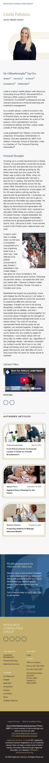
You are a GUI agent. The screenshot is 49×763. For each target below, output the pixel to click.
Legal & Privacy (14, 722)
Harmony (18, 78)
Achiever (30, 78)
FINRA (32, 750)
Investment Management (8, 656)
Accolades (7, 694)
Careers (6, 690)
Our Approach (9, 676)
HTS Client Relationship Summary (24, 736)
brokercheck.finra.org (24, 753)
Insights (6, 680)
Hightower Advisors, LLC (16, 740)
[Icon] (5, 402)
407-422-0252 (38, 666)
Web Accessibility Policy (31, 722)
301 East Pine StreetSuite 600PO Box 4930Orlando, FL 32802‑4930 (34, 678)
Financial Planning (10, 661)
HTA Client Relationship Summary (24, 733)
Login (29, 655)
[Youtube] (24, 639)
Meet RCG (7, 683)
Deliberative (23, 84)
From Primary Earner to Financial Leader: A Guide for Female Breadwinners (21, 452)
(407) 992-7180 (34, 592)
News (5, 697)
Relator (7, 78)
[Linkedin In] (18, 639)
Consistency (9, 84)
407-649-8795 (36, 669)
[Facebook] (12, 639)
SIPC (37, 750)
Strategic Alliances (10, 700)
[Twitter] (5, 639)
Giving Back (8, 687)
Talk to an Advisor (34, 662)
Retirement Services (11, 664)
